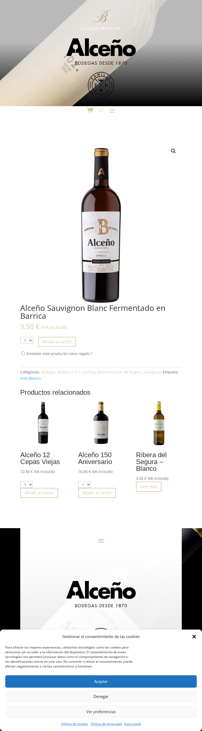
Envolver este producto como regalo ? (59, 353)
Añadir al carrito (57, 341)
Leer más (148, 486)
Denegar (101, 696)
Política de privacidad (106, 724)
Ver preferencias (101, 711)
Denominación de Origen (119, 371)
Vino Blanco (30, 378)
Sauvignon (152, 371)
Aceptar (101, 681)
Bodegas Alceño (55, 371)
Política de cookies (74, 724)
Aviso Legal (132, 724)
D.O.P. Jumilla (83, 371)
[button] (194, 636)
